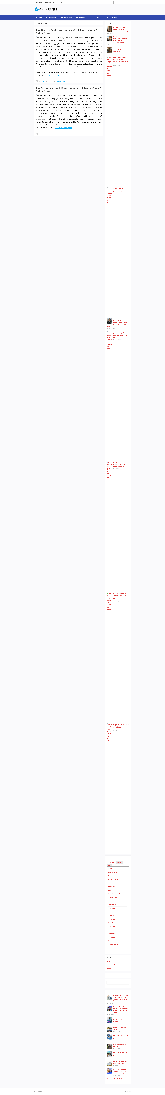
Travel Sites (111, 933)
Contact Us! (39, 2)
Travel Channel (112, 908)
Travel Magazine (113, 922)
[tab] (111, 862)
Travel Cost (51, 17)
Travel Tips (111, 937)
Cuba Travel (111, 883)
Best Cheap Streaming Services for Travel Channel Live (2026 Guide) (120, 29)
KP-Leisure (40, 1091)
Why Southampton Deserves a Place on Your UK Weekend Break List (120, 190)
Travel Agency (112, 904)
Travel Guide (65, 17)
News (109, 890)
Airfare (110, 868)
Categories (111, 862)
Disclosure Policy (49, 2)
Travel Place (95, 17)
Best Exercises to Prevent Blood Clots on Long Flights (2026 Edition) (120, 464)
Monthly (119, 862)
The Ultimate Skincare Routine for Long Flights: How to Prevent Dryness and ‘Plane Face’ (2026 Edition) (117, 322)
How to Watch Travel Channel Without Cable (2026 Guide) (120, 49)
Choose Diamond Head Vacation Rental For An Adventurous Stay (119, 1071)
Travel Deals (111, 915)
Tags (109, 865)
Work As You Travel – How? (114, 1079)
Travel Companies (113, 912)
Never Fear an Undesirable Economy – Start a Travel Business (120, 1054)
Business (111, 876)
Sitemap (60, 2)
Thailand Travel (112, 897)
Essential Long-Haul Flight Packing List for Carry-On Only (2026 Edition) (121, 725)
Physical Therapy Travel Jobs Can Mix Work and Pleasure (120, 1019)
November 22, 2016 (51, 81)
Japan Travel (112, 886)
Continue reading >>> (54, 75)
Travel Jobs (111, 919)
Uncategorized (112, 948)
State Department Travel (115, 894)
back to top (127, 1091)
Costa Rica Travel (61, 81)
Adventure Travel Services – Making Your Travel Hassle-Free (120, 1036)
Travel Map (60, 133)
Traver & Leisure (113, 944)
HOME (40, 17)
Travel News (111, 930)
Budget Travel (112, 872)
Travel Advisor (112, 901)
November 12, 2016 (51, 133)
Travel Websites (113, 941)
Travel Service (111, 17)
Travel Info (80, 17)
